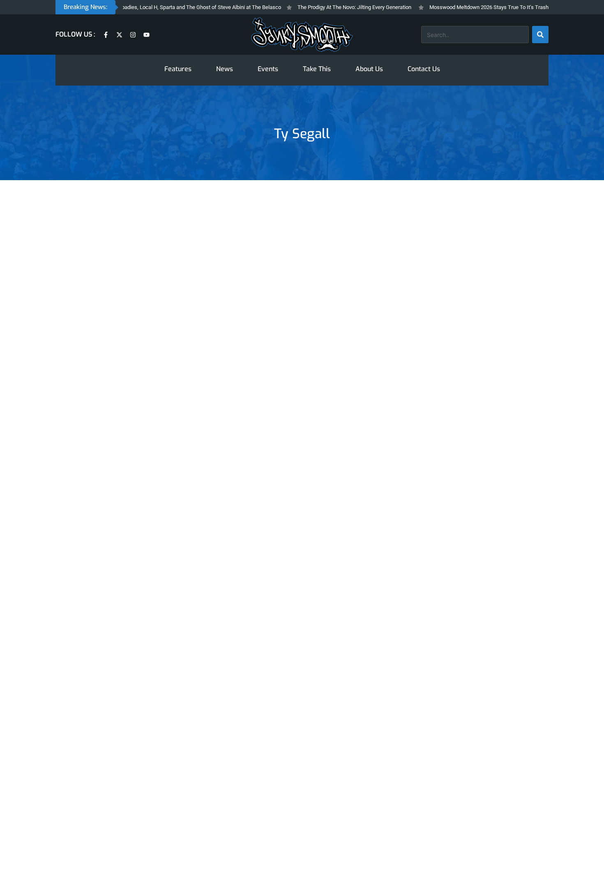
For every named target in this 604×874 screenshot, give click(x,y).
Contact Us (424, 69)
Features (177, 69)
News (224, 69)
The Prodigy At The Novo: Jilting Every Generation (342, 7)
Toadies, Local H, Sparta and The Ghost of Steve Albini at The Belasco (187, 7)
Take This (317, 69)
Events (268, 69)
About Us (369, 69)
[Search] (540, 34)
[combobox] (475, 34)
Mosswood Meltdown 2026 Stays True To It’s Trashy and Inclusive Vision (501, 7)
